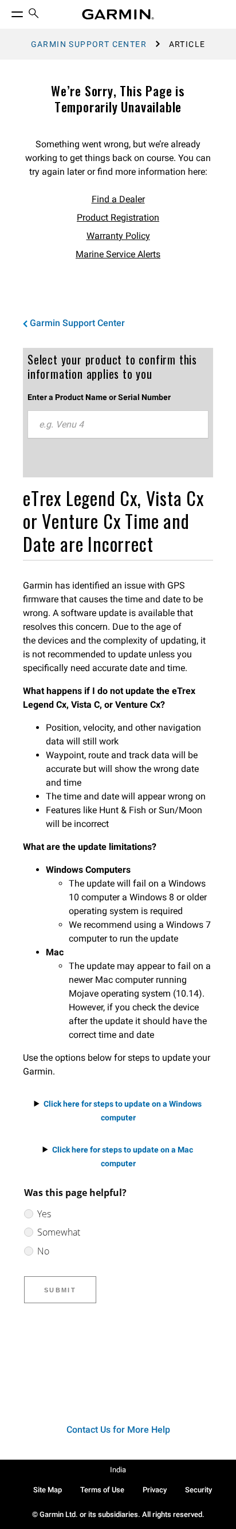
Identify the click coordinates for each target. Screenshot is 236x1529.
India (118, 1469)
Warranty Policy (118, 235)
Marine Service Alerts (118, 254)
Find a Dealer (118, 199)
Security (198, 1489)
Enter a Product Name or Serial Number (99, 397)
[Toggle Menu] (7, 11)
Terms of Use (102, 1489)
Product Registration (118, 217)
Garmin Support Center (89, 44)
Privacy (155, 1489)
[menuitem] (33, 14)
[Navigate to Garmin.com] (118, 14)
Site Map (47, 1489)
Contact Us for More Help (118, 1429)
